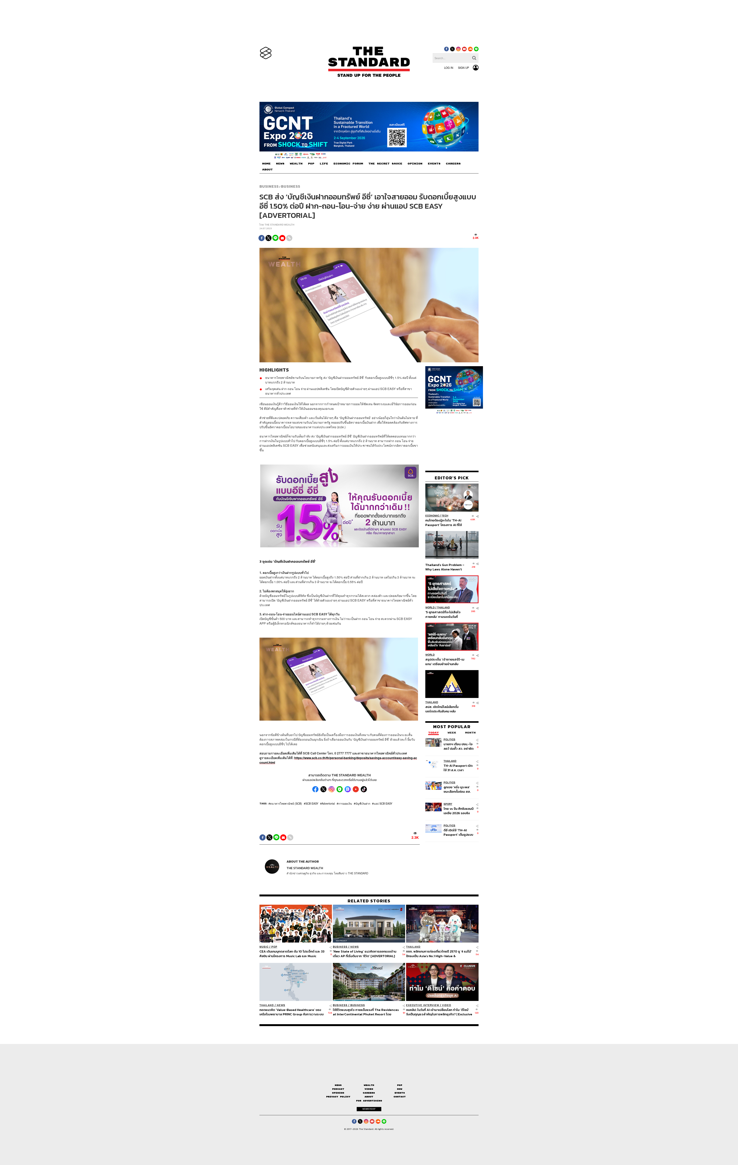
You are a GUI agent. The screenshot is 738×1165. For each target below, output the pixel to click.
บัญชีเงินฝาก (362, 804)
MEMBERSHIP (369, 1109)
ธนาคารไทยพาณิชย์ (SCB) (286, 804)
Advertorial (328, 804)
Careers (369, 1093)
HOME (266, 163)
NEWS (280, 163)
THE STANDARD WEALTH (279, 225)
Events (400, 1093)
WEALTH (296, 163)
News (354, 946)
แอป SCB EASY (383, 804)
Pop (399, 1085)
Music (263, 946)
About (369, 1097)
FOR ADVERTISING (369, 1101)
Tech (444, 515)
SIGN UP (463, 68)
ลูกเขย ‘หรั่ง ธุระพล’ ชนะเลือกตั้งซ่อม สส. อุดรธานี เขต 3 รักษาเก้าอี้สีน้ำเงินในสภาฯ (457, 789)
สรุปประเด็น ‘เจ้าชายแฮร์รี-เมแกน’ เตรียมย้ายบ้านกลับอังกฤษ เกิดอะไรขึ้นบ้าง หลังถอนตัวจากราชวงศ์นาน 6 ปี (444, 661)
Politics (449, 739)
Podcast (338, 1089)
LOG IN (448, 68)
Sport (448, 804)
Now (399, 1089)
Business (269, 186)
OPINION (415, 163)
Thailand (443, 607)
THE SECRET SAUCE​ (385, 163)
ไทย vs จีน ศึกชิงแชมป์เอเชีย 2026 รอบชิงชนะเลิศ (459, 811)
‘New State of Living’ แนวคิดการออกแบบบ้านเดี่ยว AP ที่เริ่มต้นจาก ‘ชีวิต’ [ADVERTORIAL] (364, 953)
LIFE (324, 163)
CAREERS (453, 163)
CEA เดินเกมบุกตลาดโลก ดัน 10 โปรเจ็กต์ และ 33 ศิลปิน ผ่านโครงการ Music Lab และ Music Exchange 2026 (291, 953)
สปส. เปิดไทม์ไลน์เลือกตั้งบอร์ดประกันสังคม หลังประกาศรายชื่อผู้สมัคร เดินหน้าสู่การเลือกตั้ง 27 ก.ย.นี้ (443, 709)
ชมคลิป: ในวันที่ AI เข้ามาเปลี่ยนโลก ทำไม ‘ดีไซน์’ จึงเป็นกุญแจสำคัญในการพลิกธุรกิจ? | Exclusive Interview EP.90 (439, 1012)
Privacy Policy (338, 1097)
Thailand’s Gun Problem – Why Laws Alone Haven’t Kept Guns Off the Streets (445, 567)
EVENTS (434, 163)
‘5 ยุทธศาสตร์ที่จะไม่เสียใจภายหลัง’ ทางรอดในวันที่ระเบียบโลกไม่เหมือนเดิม (442, 614)
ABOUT (267, 169)
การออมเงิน (345, 804)
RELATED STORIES (369, 901)
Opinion (338, 1093)
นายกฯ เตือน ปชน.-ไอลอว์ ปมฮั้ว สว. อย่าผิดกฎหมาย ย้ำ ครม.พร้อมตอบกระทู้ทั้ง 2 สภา (459, 746)
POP (311, 163)
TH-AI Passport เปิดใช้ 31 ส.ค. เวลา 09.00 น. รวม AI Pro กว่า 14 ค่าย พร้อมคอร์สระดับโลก (458, 767)
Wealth (369, 1085)
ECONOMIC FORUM (348, 163)
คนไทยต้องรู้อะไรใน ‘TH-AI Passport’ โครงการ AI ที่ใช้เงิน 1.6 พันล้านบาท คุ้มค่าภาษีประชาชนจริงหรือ (444, 522)
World (430, 607)
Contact (400, 1097)
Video (446, 1005)
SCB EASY (311, 804)
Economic (432, 515)
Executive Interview (422, 1005)
